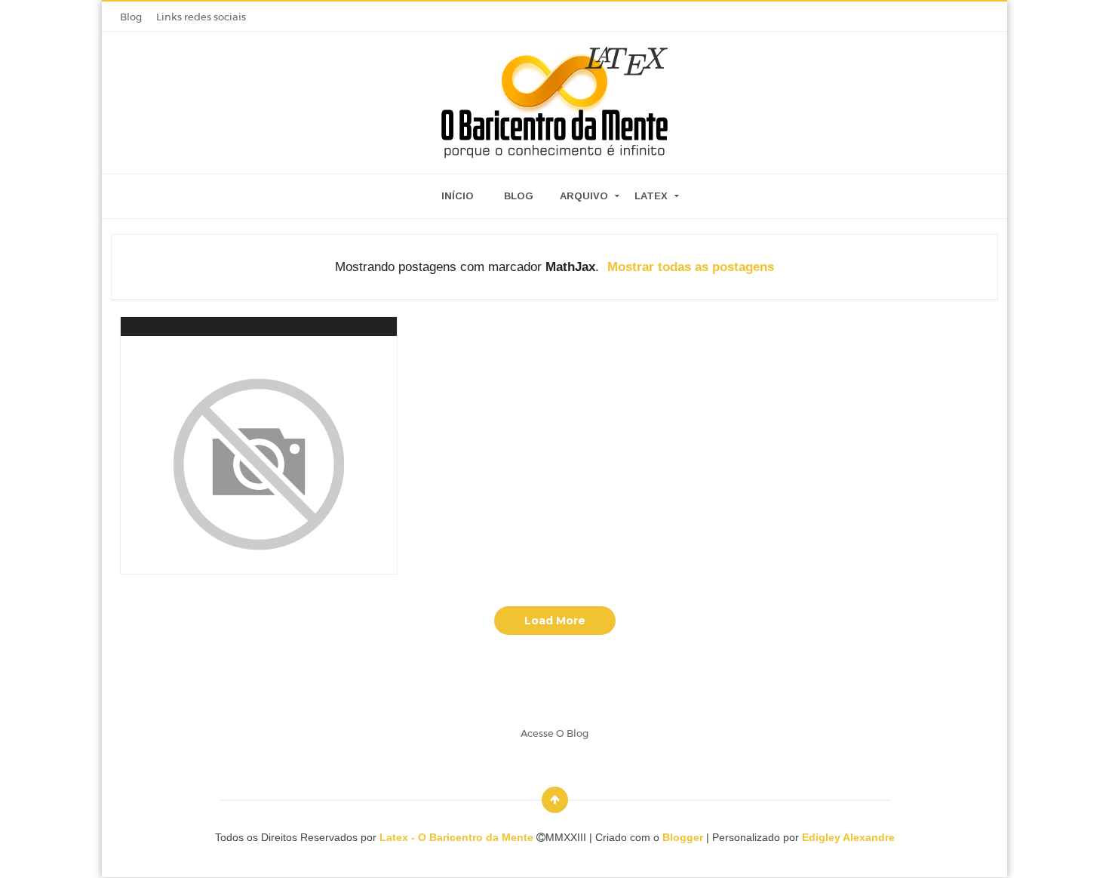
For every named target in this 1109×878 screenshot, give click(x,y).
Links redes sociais (201, 17)
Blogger (682, 837)
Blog (131, 17)
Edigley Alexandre (848, 837)
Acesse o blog (554, 733)
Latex (651, 196)
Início (457, 196)
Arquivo (584, 196)
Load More (554, 620)
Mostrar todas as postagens (690, 267)
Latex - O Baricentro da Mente (457, 837)
